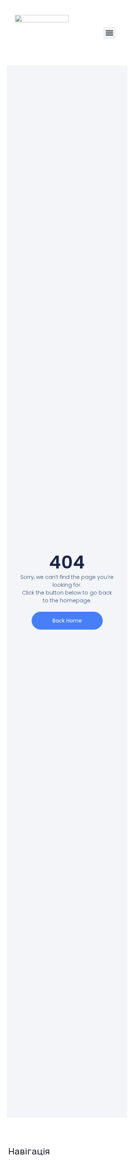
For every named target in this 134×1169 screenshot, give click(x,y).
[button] (109, 33)
